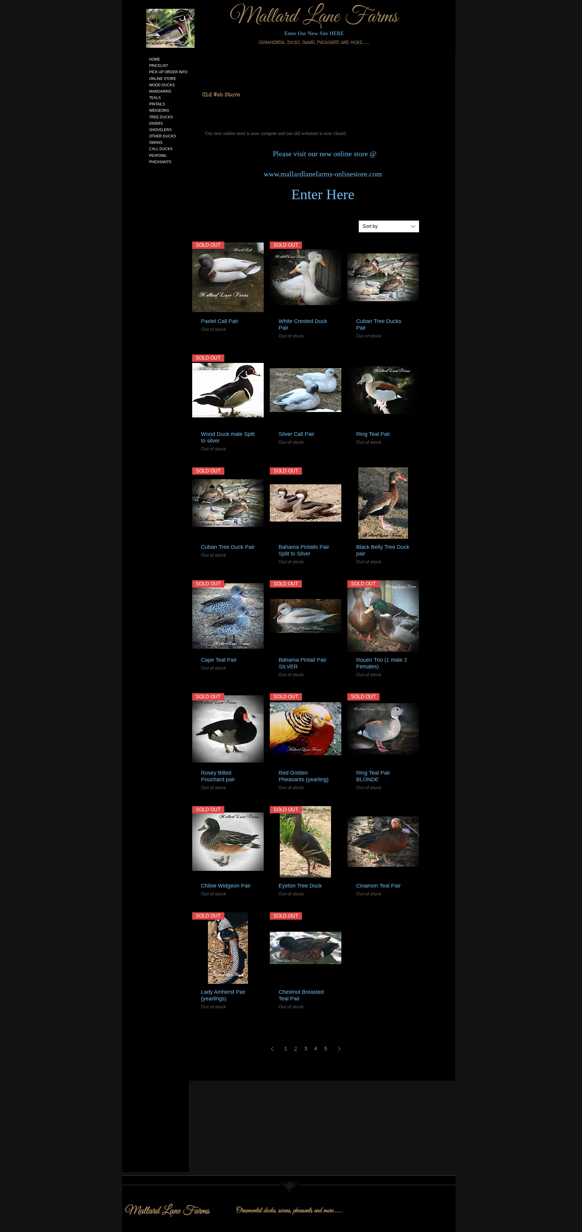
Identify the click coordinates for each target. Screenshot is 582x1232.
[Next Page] (339, 1049)
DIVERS (156, 123)
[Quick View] (383, 277)
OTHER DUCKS (162, 136)
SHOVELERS (160, 130)
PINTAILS (157, 104)
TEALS (155, 98)
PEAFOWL (158, 155)
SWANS (155, 142)
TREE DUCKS (161, 117)
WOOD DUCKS (162, 85)
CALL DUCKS (160, 149)
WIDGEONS (159, 110)
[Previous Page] (272, 1049)
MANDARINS (160, 91)
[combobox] (389, 226)
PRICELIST (158, 66)
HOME (154, 59)
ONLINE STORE (162, 79)
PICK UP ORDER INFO (168, 72)
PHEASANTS (160, 162)
